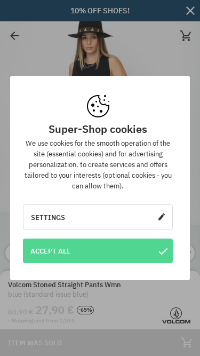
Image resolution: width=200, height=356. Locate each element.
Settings (48, 217)
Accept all (50, 251)
